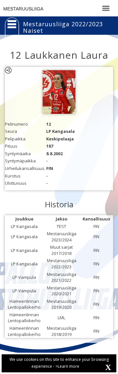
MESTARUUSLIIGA (23, 8)
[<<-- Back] (8, 70)
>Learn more (67, 366)
